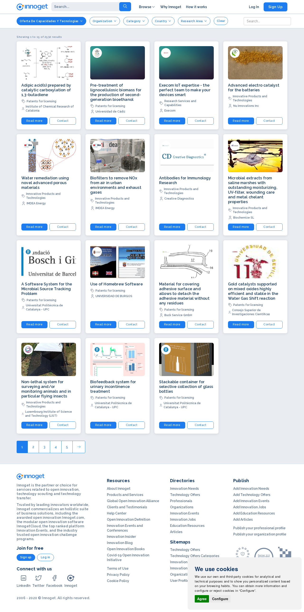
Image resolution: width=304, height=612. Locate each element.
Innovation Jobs (183, 519)
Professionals (181, 501)
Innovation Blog (120, 543)
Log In (254, 7)
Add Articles (243, 519)
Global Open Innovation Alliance (133, 501)
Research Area (192, 21)
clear (221, 21)
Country (161, 21)
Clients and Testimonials (127, 507)
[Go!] (125, 6)
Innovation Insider (121, 537)
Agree (202, 598)
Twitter (38, 586)
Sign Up (275, 7)
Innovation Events (184, 513)
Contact (63, 120)
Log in (45, 557)
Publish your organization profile (259, 534)
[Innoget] (32, 6)
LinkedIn (23, 586)
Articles (176, 532)
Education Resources (187, 526)
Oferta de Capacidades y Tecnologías (49, 21)
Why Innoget (170, 7)
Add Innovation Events (251, 501)
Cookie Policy (118, 581)
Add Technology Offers (251, 495)
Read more (34, 120)
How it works (196, 7)
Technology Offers (185, 495)
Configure (220, 598)
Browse (145, 7)
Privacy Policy (118, 575)
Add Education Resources (254, 513)
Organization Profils (186, 574)
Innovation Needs (184, 488)
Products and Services (125, 495)
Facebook (54, 586)
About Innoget (118, 488)
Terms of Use (117, 568)
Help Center (116, 513)
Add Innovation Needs (251, 488)
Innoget (70, 586)
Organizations (181, 507)
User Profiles (180, 581)
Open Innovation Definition (128, 519)
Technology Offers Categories (194, 556)
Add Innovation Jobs (249, 507)
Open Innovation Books (126, 549)
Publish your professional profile (259, 528)
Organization (102, 21)
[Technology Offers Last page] (78, 447)
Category (133, 21)
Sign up (26, 557)
